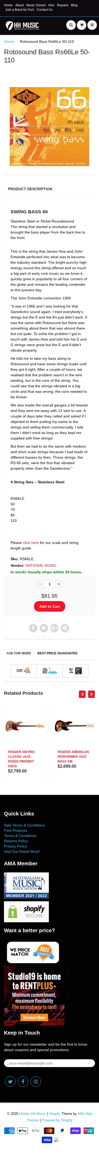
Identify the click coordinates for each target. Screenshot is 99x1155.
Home (8, 5)
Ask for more (19, 653)
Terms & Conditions (20, 836)
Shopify (54, 1114)
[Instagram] (35, 1081)
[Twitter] (10, 1081)
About (19, 5)
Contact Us (45, 10)
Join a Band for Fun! (19, 10)
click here (31, 543)
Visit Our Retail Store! (22, 851)
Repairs (62, 5)
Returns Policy (16, 841)
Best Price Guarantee (57, 653)
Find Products (15, 830)
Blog (74, 5)
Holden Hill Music (32, 1114)
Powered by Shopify (57, 1120)
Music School (36, 5)
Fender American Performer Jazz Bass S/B (73, 756)
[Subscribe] (88, 1063)
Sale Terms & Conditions (24, 825)
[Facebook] (23, 1081)
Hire (51, 5)
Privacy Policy (15, 846)
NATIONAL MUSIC (41, 565)
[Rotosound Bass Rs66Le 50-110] (49, 126)
